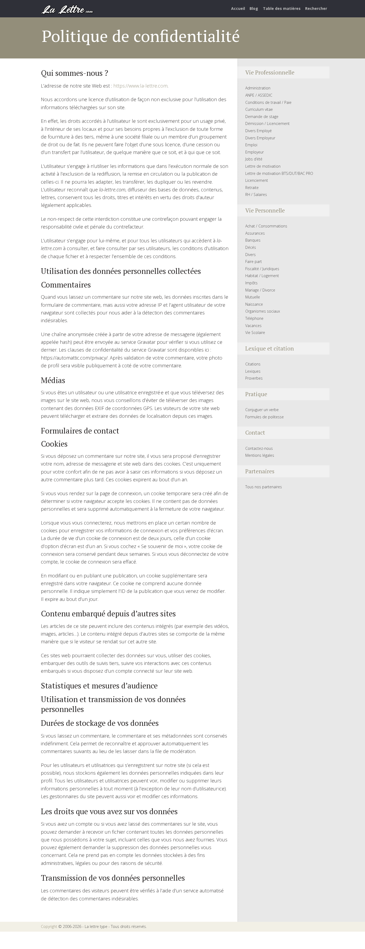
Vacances (253, 325)
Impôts (251, 282)
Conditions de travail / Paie (268, 102)
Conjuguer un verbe (262, 409)
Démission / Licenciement (267, 123)
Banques (253, 240)
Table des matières (282, 8)
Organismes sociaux (262, 311)
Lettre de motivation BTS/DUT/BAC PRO (279, 173)
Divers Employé (258, 130)
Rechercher (316, 8)
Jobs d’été (253, 159)
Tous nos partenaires (263, 486)
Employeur (254, 152)
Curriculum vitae (259, 109)
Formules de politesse (264, 416)
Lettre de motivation (263, 166)
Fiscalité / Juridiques (262, 268)
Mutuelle (252, 297)
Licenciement (256, 180)
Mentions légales (259, 455)
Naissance (254, 304)
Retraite (252, 187)
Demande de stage (261, 116)
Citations (253, 364)
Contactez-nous (259, 448)
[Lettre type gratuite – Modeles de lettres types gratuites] (67, 9)
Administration (257, 87)
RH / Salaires (256, 194)
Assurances (255, 233)
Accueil (238, 8)
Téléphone (254, 318)
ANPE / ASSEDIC (258, 95)
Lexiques (253, 371)
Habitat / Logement (262, 275)
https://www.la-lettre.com (140, 85)
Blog (254, 8)
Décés (250, 247)
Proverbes (254, 378)
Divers (250, 254)
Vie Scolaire (255, 332)
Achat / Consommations (266, 226)
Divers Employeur (260, 137)
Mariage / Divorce (260, 290)
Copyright (49, 926)
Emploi (251, 144)
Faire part (253, 261)
